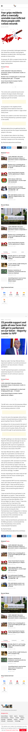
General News (8, 9)
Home (2, 9)
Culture (15, 719)
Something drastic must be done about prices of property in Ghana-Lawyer (17, 279)
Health (17, 717)
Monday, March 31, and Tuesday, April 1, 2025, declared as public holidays (17, 257)
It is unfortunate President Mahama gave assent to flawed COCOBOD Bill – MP (16, 188)
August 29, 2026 (12, 199)
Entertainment (4, 717)
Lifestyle (21, 719)
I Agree (23, 730)
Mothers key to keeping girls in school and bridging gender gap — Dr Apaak (17, 166)
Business (21, 716)
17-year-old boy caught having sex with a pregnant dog (17, 264)
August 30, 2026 (12, 161)
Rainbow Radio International (10, 710)
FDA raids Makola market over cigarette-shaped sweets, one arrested (16, 196)
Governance (10, 721)
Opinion (22, 717)
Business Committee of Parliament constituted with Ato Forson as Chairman (17, 271)
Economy (3, 719)
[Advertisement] (14, 2)
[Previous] (13, 87)
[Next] (15, 87)
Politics (12, 717)
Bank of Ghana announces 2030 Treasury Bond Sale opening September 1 (13, 220)
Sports (15, 716)
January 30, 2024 (4, 27)
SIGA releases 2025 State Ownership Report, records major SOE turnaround (17, 180)
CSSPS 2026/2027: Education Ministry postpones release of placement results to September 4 (13, 72)
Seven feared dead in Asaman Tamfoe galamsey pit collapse (16, 173)
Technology (17, 721)
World (11, 716)
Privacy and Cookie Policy (12, 730)
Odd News (9, 719)
